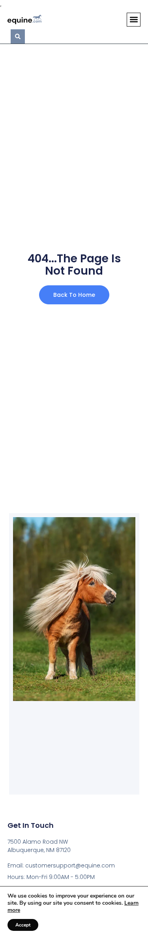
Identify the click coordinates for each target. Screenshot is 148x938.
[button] (134, 20)
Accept (22, 925)
